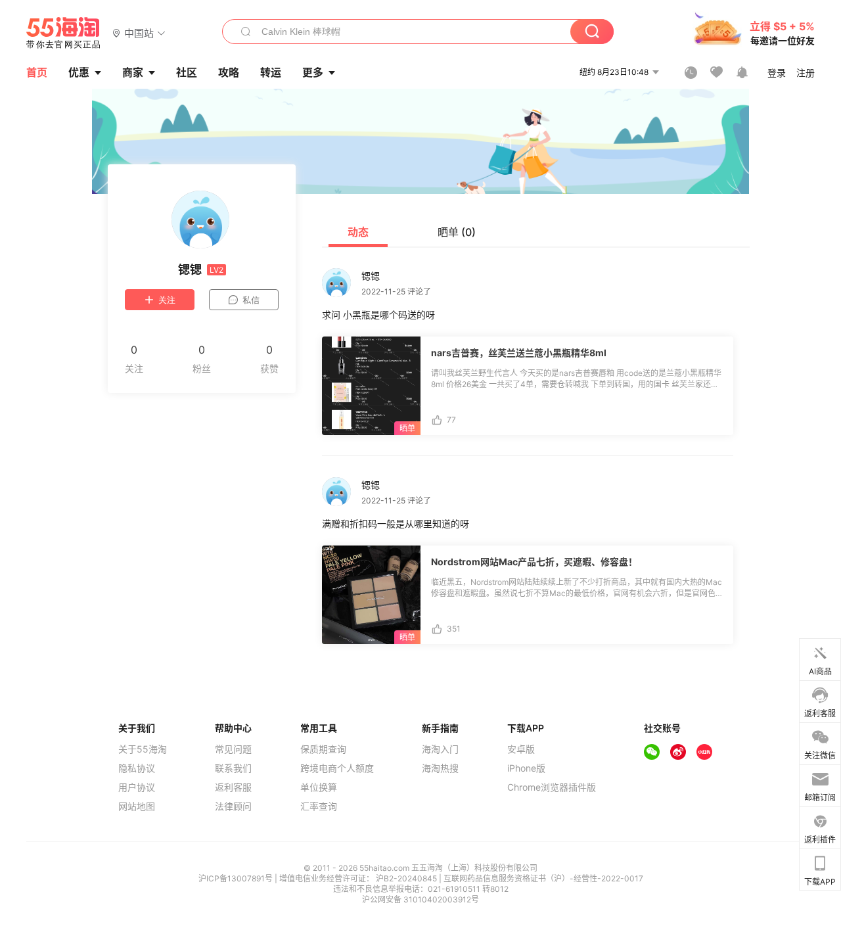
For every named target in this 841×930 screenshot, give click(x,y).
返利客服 (233, 787)
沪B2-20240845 (407, 878)
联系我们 (233, 768)
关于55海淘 (142, 749)
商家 (132, 72)
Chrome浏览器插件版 (551, 787)
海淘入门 (440, 749)
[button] (139, 32)
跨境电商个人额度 (337, 768)
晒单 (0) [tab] (457, 232)
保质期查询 (323, 749)
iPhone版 (526, 768)
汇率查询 (318, 806)
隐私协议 (136, 768)
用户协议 (136, 787)
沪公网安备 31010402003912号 (420, 899)
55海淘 (63, 33)
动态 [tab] (358, 232)
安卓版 (521, 749)
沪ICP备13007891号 (236, 878)
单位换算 (318, 787)
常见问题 (233, 749)
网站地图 (136, 806)
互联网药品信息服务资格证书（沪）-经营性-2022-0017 (543, 878)
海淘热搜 (440, 768)
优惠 (78, 72)
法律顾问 (233, 806)
